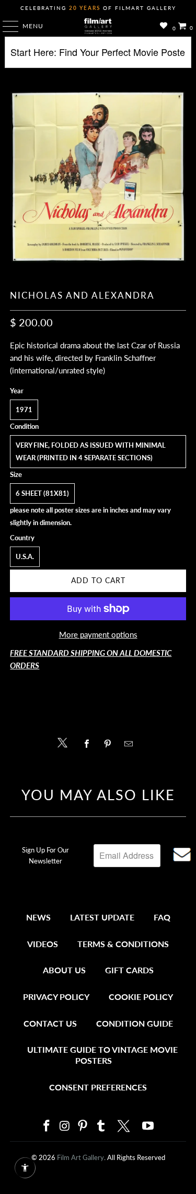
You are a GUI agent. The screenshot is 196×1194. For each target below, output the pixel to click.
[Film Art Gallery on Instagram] (65, 1126)
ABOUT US (64, 970)
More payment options (98, 634)
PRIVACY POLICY (56, 997)
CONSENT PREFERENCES (98, 1087)
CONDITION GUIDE (134, 1023)
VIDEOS (42, 944)
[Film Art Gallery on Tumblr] (101, 1126)
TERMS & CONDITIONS (123, 944)
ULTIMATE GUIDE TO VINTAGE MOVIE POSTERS (102, 1055)
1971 (24, 409)
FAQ (162, 917)
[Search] (98, 56)
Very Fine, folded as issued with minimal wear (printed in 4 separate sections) (91, 451)
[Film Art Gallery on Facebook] (47, 1126)
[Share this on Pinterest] (110, 744)
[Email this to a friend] (131, 744)
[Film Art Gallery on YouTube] (148, 1126)
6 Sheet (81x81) (42, 493)
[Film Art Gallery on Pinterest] (83, 1126)
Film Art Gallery (80, 1157)
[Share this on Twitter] (65, 742)
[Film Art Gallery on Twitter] (125, 1126)
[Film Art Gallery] (98, 26)
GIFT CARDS (129, 970)
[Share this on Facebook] (90, 744)
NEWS (38, 917)
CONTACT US (50, 1023)
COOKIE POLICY (141, 997)
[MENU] (5, 26)
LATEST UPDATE (102, 917)
